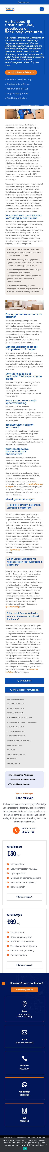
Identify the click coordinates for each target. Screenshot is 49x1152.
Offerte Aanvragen (23, 897)
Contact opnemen (24, 989)
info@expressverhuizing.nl (26, 689)
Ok (25, 1148)
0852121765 (26, 680)
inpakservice (15, 550)
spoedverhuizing (12, 607)
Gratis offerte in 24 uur (20, 72)
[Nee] (46, 1145)
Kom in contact (29, 828)
